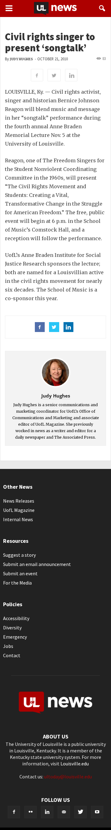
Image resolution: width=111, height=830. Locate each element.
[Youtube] (97, 812)
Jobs (8, 646)
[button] (102, 8)
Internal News (18, 519)
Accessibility (16, 618)
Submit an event (20, 573)
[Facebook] (14, 812)
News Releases (18, 501)
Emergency (15, 637)
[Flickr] (30, 812)
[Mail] (64, 812)
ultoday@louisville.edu (68, 776)
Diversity (12, 627)
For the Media (17, 583)
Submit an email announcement (37, 564)
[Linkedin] (47, 812)
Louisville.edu (74, 763)
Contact (11, 655)
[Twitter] (80, 812)
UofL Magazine (19, 510)
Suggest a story (19, 555)
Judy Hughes (21, 59)
